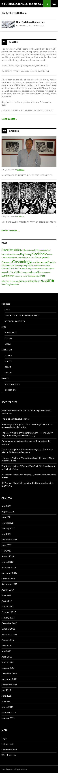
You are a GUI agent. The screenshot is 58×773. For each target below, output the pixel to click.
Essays (8, 367)
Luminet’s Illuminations (14, 222)
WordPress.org (9, 755)
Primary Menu (54, 3)
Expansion (29, 265)
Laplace (28, 272)
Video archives (12, 384)
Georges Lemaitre (33, 269)
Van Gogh (6, 284)
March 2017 (7, 606)
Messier (17, 276)
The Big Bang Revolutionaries (16, 418)
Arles (10, 254)
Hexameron (49, 269)
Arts (4, 327)
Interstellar (14, 272)
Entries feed (7, 744)
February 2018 (9, 567)
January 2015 (8, 718)
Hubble (4, 272)
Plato (42, 276)
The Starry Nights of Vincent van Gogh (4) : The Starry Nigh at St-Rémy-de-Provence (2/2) (27, 434)
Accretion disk (10, 249)
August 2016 (8, 640)
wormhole (15, 285)
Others (8, 373)
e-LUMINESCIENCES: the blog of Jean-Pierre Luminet (22, 3)
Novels (8, 355)
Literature (7, 350)
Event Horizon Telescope (13, 265)
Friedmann (38, 265)
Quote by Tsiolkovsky (13, 110)
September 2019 (9, 539)
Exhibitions (10, 390)
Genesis (24, 269)
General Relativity (11, 268)
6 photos (20, 169)
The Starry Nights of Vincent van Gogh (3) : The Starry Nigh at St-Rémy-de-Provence (27, 451)
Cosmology (21, 261)
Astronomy (16, 254)
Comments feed (9, 749)
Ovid (38, 276)
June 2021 (6, 517)
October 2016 (8, 628)
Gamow (46, 265)
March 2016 (7, 662)
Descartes (43, 262)
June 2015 (6, 695)
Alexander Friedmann (36, 250)
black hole (39, 254)
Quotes (13, 42)
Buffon (49, 254)
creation (35, 262)
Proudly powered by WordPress (14, 769)
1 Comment (43, 71)
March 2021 (7, 522)
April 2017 (7, 601)
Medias (5, 378)
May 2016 (6, 651)
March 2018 (7, 561)
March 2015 (7, 707)
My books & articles (15, 321)
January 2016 (8, 668)
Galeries (14, 131)
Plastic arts (11, 332)
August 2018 (8, 556)
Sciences (6, 304)
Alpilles (47, 250)
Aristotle (5, 254)
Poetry (8, 361)
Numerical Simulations (28, 276)
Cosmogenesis (42, 257)
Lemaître (36, 272)
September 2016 (9, 634)
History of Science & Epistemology (22, 315)
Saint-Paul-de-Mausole (10, 281)
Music (8, 344)
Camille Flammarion (9, 258)
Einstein (51, 262)
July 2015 (6, 690)
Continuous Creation (26, 257)
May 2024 (6, 506)
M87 (12, 276)
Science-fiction (26, 281)
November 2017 (9, 573)
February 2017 (9, 612)
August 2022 (8, 511)
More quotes (9, 119)
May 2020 (6, 534)
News (7, 309)
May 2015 (6, 701)
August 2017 (8, 589)
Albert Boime (23, 250)
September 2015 (9, 684)
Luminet (6, 275)
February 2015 (9, 712)
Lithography (46, 272)
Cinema (8, 338)
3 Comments (39, 25)
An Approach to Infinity (14, 175)
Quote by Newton (10, 71)
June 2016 (6, 645)
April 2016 (7, 656)
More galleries (10, 230)
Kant (23, 272)
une (50, 280)
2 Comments (46, 175)
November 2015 (9, 679)
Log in (4, 738)
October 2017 (8, 578)
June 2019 (6, 545)
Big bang (25, 254)
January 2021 (8, 528)
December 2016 (9, 623)
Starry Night (40, 281)
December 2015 (9, 673)
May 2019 (6, 550)
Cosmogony (7, 262)
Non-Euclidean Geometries (30, 22)
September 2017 (9, 584)
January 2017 (8, 617)
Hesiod (42, 269)
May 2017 (6, 595)
